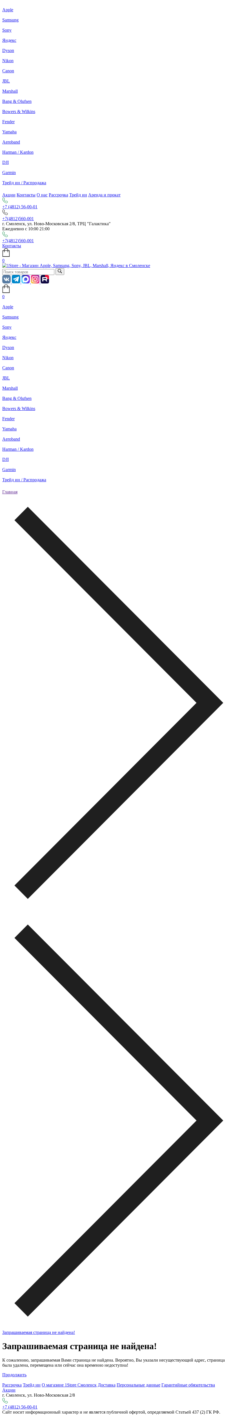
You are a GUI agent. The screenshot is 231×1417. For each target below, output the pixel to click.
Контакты (26, 194)
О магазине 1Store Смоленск (69, 1385)
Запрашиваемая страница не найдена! (38, 1332)
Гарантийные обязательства (188, 1385)
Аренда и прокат (104, 194)
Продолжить (14, 1374)
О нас (42, 194)
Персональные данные (138, 1385)
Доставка (106, 1385)
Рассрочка (58, 194)
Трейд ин (78, 194)
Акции (8, 194)
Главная (9, 491)
